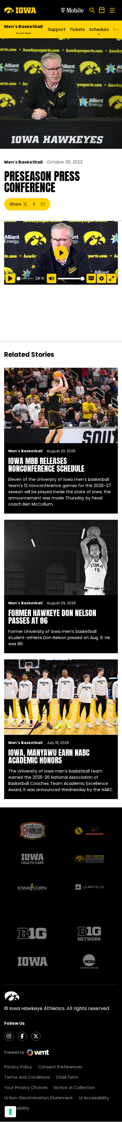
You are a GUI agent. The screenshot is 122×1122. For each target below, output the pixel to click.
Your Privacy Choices (26, 1087)
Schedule (99, 29)
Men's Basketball (23, 162)
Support (56, 29)
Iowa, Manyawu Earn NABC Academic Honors (48, 756)
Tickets (77, 29)
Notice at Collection (74, 1087)
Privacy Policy (18, 1067)
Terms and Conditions (27, 1077)
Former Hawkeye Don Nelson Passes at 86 (52, 616)
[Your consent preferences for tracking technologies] (10, 1111)
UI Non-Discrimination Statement (38, 1098)
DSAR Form (67, 1077)
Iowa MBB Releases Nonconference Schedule (46, 464)
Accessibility (16, 1108)
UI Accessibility (94, 1098)
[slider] (25, 278)
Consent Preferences (60, 1067)
